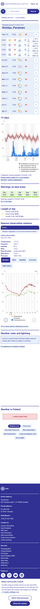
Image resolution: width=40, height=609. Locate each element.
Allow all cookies (20, 603)
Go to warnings (6, 201)
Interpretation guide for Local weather (15, 177)
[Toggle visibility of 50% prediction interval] (27, 167)
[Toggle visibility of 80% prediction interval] (27, 166)
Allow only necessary (20, 598)
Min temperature (10, 434)
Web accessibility (7, 535)
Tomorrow (26, 426)
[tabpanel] (20, 295)
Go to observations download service (14, 326)
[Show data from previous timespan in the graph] (6, 320)
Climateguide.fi (6, 549)
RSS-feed (4, 530)
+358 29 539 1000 (7, 519)
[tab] (5, 260)
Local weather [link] (20, 18)
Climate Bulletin (6, 551)
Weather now (14, 426)
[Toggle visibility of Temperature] (16, 316)
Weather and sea (7, 18)
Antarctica (4, 565)
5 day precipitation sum (28, 434)
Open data (4, 560)
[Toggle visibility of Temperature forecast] (27, 171)
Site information (6, 533)
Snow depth (20, 438)
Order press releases (8, 537)
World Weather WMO (8, 556)
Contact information (7, 526)
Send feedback (6, 528)
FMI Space (4, 553)
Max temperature (29, 430)
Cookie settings (6, 540)
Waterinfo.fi (5, 563)
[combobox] (18, 11)
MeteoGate (4, 558)
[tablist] (20, 263)
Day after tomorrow (12, 430)
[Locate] (3, 11)
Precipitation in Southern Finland (13, 346)
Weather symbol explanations (11, 180)
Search (33, 11)
